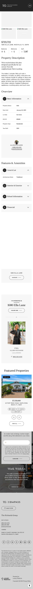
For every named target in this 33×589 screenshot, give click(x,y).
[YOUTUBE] (21, 542)
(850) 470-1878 (5, 525)
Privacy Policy (26, 453)
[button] (16, 487)
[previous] (14, 417)
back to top (9, 508)
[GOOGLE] (29, 542)
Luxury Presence (17, 578)
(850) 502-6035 (17, 147)
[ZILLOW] (25, 542)
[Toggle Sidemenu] (30, 5)
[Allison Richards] (16, 333)
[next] (19, 417)
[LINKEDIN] (12, 542)
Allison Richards (16, 350)
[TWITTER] (16, 542)
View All (24, 33)
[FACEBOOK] (4, 542)
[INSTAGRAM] (8, 542)
